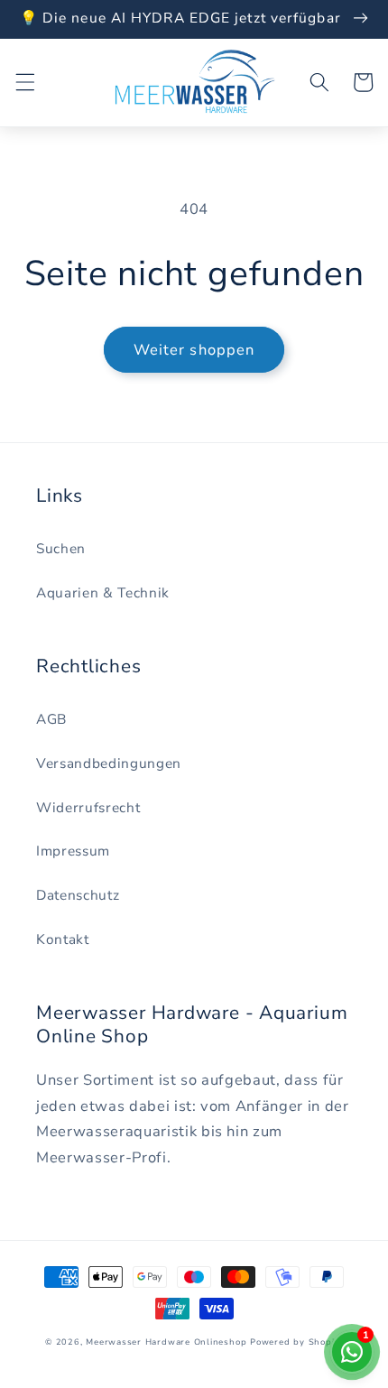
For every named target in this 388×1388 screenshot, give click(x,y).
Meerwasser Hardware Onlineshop (166, 1342)
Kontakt (62, 939)
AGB (51, 718)
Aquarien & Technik (103, 592)
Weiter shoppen (194, 349)
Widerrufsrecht (88, 807)
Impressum (73, 850)
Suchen (61, 548)
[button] (24, 82)
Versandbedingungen (108, 763)
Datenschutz (77, 894)
